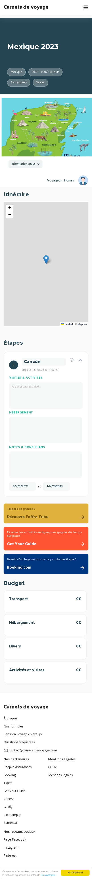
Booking (10, 775)
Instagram (11, 847)
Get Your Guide (14, 791)
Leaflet (68, 324)
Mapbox (82, 324)
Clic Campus (12, 815)
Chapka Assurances (18, 767)
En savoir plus (48, 875)
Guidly (8, 807)
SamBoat (10, 822)
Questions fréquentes (19, 742)
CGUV (52, 767)
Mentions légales (60, 775)
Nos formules (13, 726)
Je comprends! (75, 872)
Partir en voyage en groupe (23, 734)
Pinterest (10, 855)
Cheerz (9, 799)
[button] (46, 259)
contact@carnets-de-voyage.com (33, 750)
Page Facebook (15, 839)
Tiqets (8, 783)
